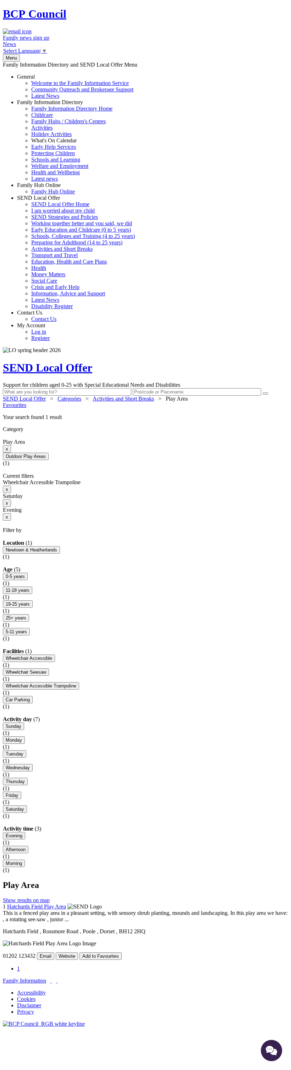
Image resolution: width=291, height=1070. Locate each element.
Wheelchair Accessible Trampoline (41, 686)
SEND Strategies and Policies (64, 217)
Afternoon (16, 849)
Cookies (26, 999)
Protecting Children (53, 153)
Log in (38, 332)
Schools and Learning (55, 160)
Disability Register (52, 306)
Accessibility (31, 993)
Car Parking (18, 699)
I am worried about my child (63, 211)
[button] (145, 417)
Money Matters (48, 274)
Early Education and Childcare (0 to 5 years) (81, 230)
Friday (12, 795)
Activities (42, 128)
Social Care (44, 281)
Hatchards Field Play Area (36, 907)
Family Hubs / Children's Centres (68, 121)
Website (67, 956)
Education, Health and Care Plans (69, 262)
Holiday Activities (51, 134)
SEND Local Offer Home (60, 204)
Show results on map (26, 900)
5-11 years (16, 631)
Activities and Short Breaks (62, 249)
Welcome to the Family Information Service (80, 83)
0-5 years (15, 576)
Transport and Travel (54, 255)
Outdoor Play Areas (26, 456)
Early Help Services (53, 147)
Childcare (42, 115)
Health (38, 268)
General (75, 86)
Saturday (15, 809)
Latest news (44, 179)
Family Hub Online (46, 188)
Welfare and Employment (59, 166)
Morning (14, 863)
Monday (14, 740)
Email (45, 956)
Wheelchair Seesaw (26, 672)
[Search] (265, 393)
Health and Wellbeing (55, 172)
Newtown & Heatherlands (31, 550)
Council (34, 13)
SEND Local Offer (76, 252)
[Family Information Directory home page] (44, 1024)
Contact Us (36, 316)
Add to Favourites (100, 956)
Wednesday (18, 767)
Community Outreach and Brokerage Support (82, 89)
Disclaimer (29, 1005)
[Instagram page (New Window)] (56, 981)
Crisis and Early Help (55, 287)
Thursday (15, 781)
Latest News (45, 96)
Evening (14, 835)
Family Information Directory (64, 140)
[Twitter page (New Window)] (51, 981)
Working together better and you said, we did (81, 223)
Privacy (25, 1012)
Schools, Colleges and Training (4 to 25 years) (83, 236)
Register (40, 338)
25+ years (16, 618)
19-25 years (18, 604)
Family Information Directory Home (71, 109)
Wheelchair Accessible (29, 658)
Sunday (13, 726)
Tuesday (14, 754)
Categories (69, 399)
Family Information (24, 981)
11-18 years (17, 590)
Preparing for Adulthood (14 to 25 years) (76, 242)
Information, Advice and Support (68, 293)
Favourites (14, 405)
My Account (33, 331)
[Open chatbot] (271, 1050)
